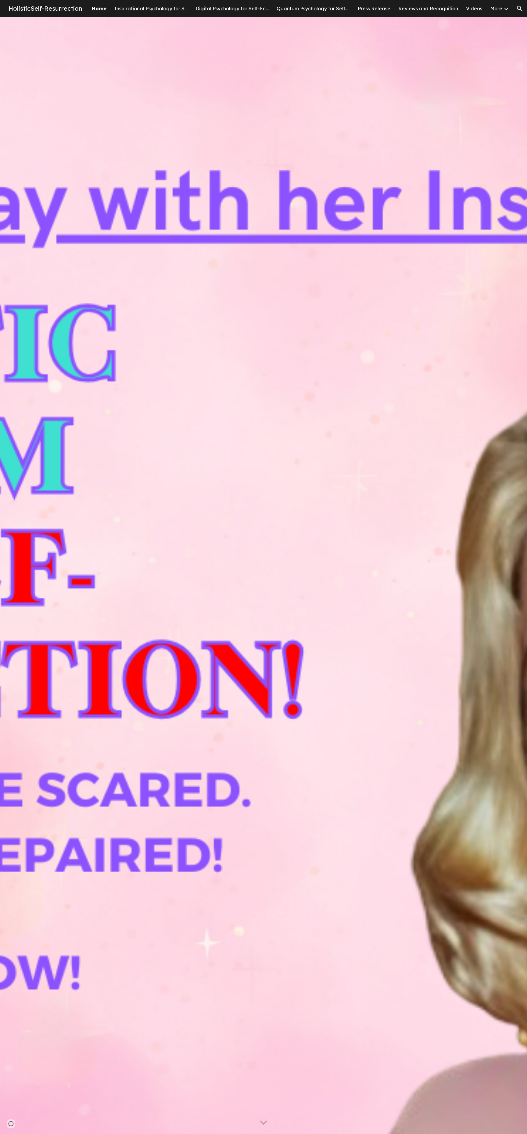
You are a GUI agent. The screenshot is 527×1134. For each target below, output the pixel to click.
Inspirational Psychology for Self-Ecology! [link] (151, 8)
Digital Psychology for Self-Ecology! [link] (232, 8)
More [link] (496, 8)
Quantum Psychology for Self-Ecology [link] (313, 8)
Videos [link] (474, 8)
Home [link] (99, 8)
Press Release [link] (374, 8)
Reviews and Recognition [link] (428, 8)
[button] (519, 8)
